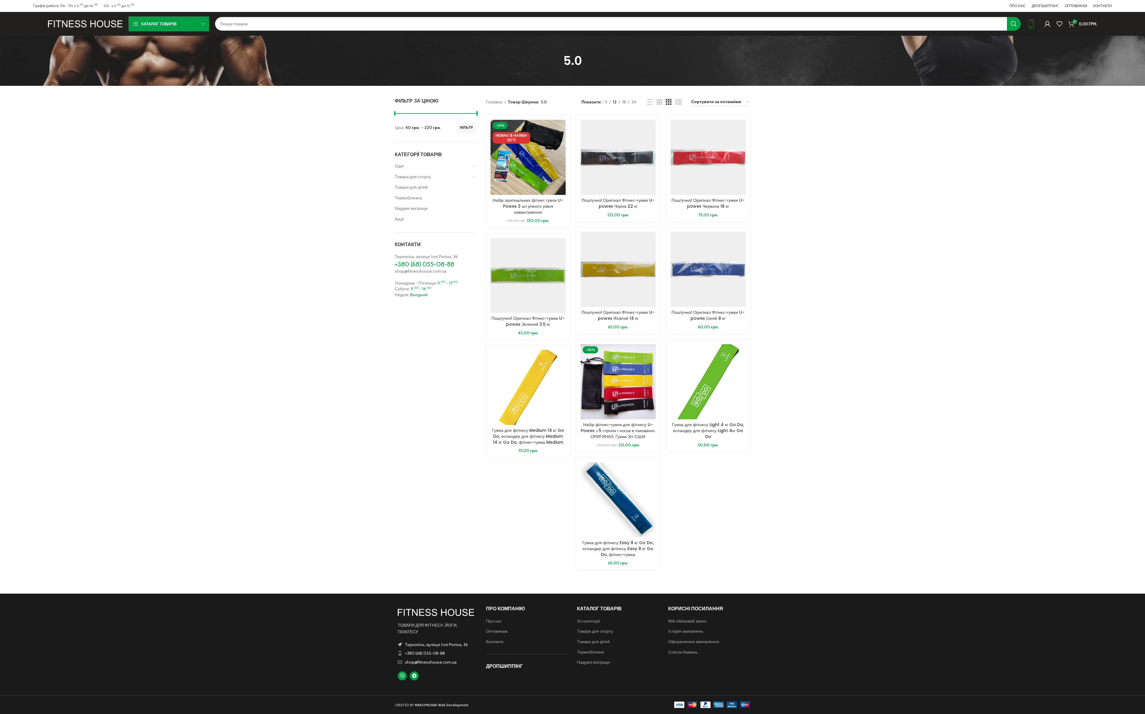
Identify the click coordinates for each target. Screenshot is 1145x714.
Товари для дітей (411, 187)
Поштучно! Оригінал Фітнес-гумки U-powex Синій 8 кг (708, 315)
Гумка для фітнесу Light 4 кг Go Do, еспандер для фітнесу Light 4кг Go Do (708, 430)
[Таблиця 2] (659, 102)
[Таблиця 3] (668, 102)
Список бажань (682, 652)
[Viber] (402, 675)
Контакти (494, 641)
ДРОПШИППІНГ (504, 666)
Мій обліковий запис (687, 621)
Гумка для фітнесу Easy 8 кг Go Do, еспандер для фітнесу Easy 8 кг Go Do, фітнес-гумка (618, 548)
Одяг (399, 166)
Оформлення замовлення (693, 641)
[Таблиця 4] (678, 102)
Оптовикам (496, 631)
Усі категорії (588, 621)
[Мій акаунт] (1047, 24)
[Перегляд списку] (650, 102)
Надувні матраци (411, 208)
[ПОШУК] (1014, 24)
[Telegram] (414, 675)
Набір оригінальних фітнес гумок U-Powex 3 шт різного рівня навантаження (528, 206)
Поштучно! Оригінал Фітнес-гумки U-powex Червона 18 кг (708, 203)
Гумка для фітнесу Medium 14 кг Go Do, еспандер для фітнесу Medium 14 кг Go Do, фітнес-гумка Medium (528, 436)
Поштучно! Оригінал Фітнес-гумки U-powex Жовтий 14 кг (617, 315)
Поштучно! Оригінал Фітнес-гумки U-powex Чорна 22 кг (617, 203)
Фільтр (466, 127)
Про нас (494, 621)
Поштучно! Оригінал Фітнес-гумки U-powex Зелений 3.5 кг (527, 321)
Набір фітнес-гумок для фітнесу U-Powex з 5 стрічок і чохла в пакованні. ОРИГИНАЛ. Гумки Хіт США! (618, 430)
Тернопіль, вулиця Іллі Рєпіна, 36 (426, 256)
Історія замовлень (685, 631)
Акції (399, 219)
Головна (494, 102)
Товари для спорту (413, 176)
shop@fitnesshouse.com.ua (420, 271)
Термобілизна (408, 198)
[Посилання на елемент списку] (436, 653)
